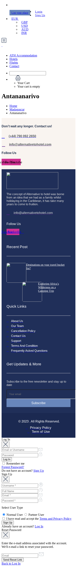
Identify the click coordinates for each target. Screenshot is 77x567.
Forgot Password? (13, 467)
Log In (39, 526)
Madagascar (16, 109)
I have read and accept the (38, 518)
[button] (42, 78)
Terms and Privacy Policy (55, 518)
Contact (14, 66)
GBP (24, 22)
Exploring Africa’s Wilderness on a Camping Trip (48, 287)
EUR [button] (15, 18)
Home (13, 106)
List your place (19, 12)
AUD (24, 29)
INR (24, 33)
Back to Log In (11, 563)
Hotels (13, 59)
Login (38, 11)
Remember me (15, 463)
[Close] (5, 444)
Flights (13, 62)
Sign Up (40, 15)
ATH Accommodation (23, 55)
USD (24, 25)
